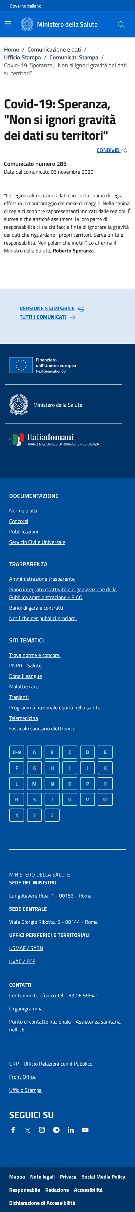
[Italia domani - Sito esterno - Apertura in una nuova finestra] (58, 439)
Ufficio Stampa (22, 57)
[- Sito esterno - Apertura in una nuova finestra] (85, 1129)
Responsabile (24, 1190)
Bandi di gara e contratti (36, 608)
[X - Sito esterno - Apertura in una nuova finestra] (27, 1130)
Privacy (68, 1176)
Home (11, 49)
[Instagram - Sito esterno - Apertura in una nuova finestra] (42, 1129)
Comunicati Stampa (73, 57)
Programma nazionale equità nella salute (54, 707)
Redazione (57, 1190)
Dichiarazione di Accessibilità (42, 1203)
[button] (121, 24)
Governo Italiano (25, 5)
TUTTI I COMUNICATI (43, 317)
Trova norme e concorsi (35, 655)
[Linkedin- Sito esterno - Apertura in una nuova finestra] (71, 1129)
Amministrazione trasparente (42, 579)
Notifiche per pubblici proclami (43, 618)
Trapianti (19, 697)
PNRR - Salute (25, 665)
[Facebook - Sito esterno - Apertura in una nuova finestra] (13, 1129)
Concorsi (18, 521)
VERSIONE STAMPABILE (47, 308)
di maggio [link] (89, 203)
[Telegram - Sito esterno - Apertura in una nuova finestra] (56, 1129)
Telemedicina (23, 718)
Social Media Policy (103, 1176)
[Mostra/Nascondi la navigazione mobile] (8, 24)
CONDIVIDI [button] (109, 150)
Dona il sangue (25, 676)
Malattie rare (23, 686)
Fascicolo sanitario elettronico (42, 728)
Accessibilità (88, 1190)
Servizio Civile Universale (37, 542)
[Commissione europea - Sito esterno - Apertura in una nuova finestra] (43, 365)
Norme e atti (23, 510)
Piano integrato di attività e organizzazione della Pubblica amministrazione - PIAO (63, 593)
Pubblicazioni (23, 531)
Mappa (17, 1176)
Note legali (42, 1176)
